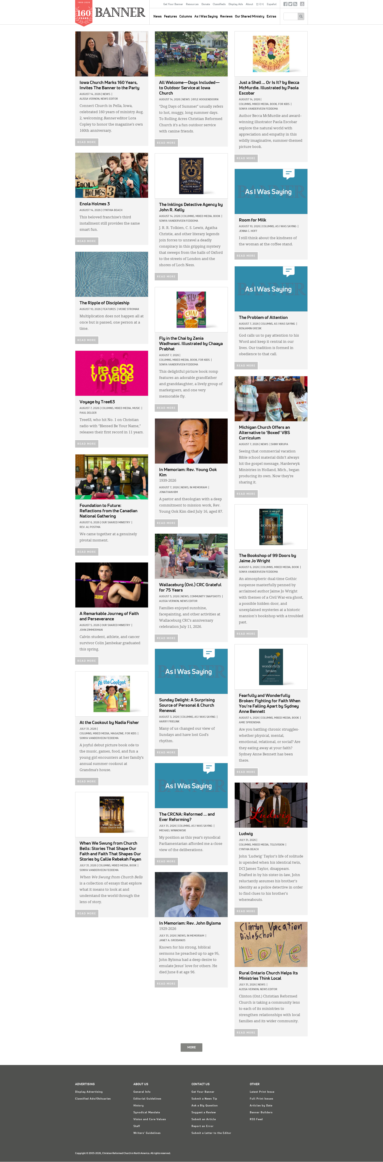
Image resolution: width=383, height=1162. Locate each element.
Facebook (285, 5)
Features (170, 16)
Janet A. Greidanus (172, 940)
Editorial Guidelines (147, 1099)
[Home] (130, 12)
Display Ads (236, 4)
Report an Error (203, 1126)
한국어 (260, 4)
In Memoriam (198, 487)
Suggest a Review (204, 1112)
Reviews (226, 16)
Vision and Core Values (149, 1119)
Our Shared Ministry (249, 16)
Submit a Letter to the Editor (211, 1133)
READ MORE (86, 142)
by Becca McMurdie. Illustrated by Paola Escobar (269, 87)
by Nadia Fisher (109, 722)
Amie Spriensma (249, 722)
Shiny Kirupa (279, 444)
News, (185, 487)
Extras (271, 16)
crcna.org (302, 4)
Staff (136, 1126)
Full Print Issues (261, 1099)
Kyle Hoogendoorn (205, 99)
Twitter (290, 5)
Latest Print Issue (262, 1092)
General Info (142, 1092)
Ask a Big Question (205, 1105)
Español (272, 4)
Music (136, 408)
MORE (191, 1047)
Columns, (245, 104)
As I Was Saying (206, 16)
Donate (205, 4)
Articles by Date (261, 1105)
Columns (185, 16)
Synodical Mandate (146, 1112)
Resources (192, 4)
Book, (273, 104)
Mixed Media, (260, 104)
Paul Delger (88, 413)
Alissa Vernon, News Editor (99, 99)
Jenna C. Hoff (248, 231)
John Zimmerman (91, 630)
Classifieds (219, 4)
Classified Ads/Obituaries (93, 1099)
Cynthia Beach (112, 210)
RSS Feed (256, 1119)
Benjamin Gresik (250, 328)
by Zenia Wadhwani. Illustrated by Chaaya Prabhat (191, 343)
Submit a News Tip (204, 1099)
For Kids (283, 104)
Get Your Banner (173, 4)
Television (277, 845)
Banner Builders (261, 1112)
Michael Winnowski (172, 830)
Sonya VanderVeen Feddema (258, 109)
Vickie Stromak (128, 309)
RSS (295, 5)
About (249, 4)
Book (216, 216)
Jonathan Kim (168, 492)
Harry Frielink (169, 721)
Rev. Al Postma (90, 527)
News (106, 94)
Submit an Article (204, 1119)
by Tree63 (97, 402)
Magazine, (117, 733)
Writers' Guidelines (147, 1133)
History (138, 1105)
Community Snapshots (205, 596)
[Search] (301, 16)
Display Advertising (89, 1092)
